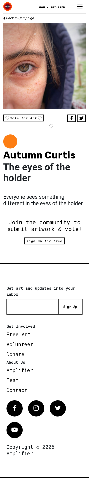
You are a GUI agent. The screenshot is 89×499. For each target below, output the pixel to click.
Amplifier (19, 370)
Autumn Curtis (39, 155)
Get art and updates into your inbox (40, 291)
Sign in (43, 7)
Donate (15, 354)
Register (58, 7)
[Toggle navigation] (80, 6)
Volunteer (19, 344)
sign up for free (44, 241)
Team (12, 380)
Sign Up (70, 307)
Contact (16, 390)
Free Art (18, 334)
